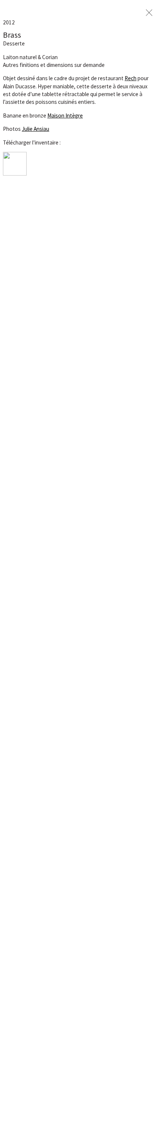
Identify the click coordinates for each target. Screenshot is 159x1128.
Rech (130, 78)
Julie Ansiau (35, 128)
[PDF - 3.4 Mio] (15, 173)
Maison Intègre (65, 115)
